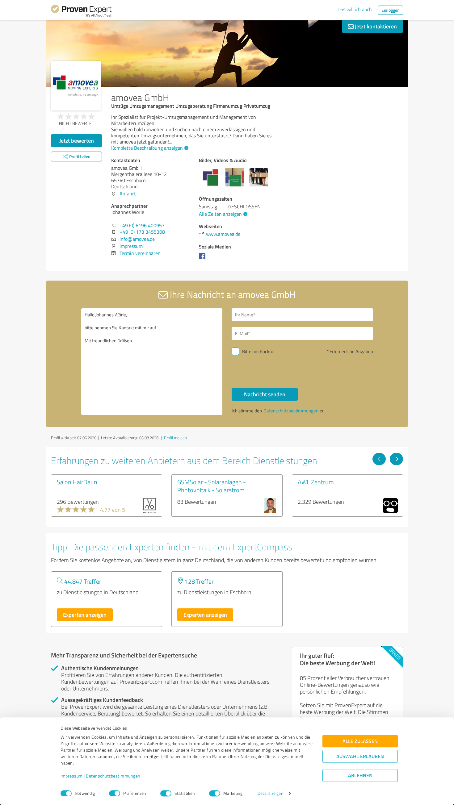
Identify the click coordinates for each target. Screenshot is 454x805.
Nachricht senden (264, 394)
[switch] (114, 793)
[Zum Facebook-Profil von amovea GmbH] (203, 259)
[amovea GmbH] (76, 85)
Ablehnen (360, 775)
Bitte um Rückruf (258, 351)
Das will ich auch (355, 9)
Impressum (72, 776)
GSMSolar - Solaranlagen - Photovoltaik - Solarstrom (211, 486)
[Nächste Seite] (396, 459)
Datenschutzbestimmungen (113, 776)
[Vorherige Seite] (379, 459)
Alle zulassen (360, 741)
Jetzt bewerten (76, 140)
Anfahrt (128, 193)
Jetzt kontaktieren (375, 26)
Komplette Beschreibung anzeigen (147, 147)
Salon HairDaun (77, 482)
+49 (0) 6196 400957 (142, 225)
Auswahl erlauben (360, 756)
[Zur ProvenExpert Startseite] (81, 12)
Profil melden (175, 437)
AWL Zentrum (316, 482)
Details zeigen (270, 793)
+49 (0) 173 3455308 (142, 231)
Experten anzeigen (85, 615)
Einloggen (390, 10)
